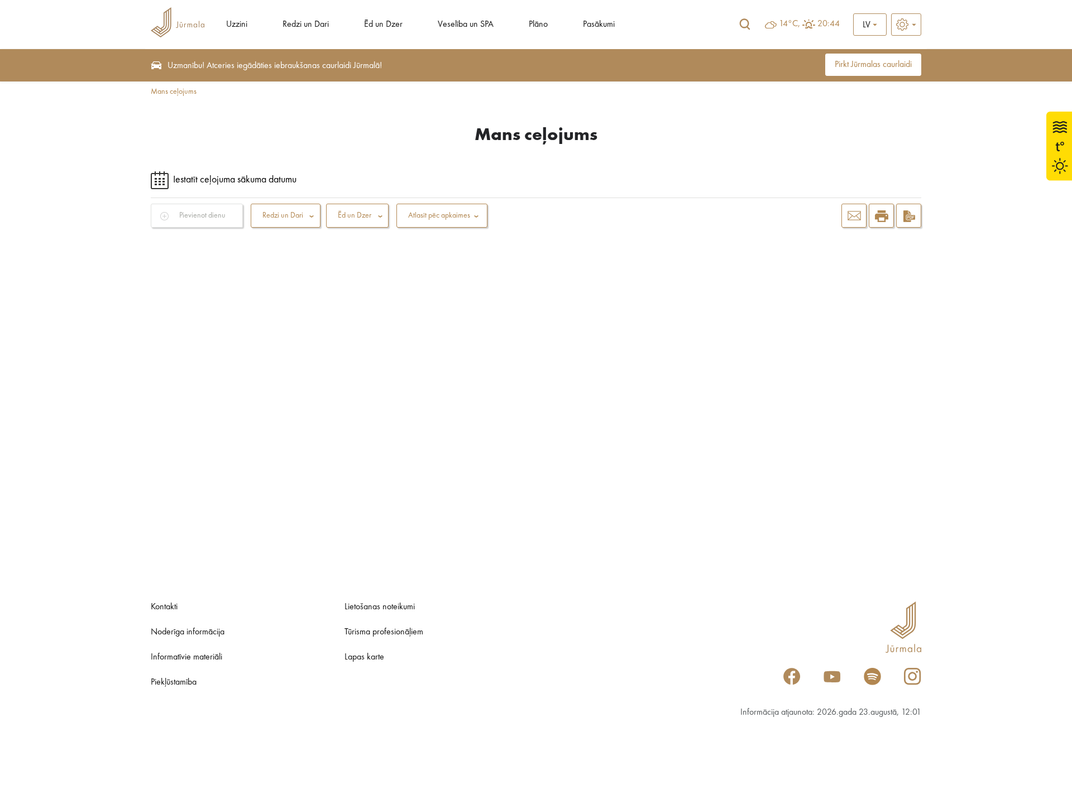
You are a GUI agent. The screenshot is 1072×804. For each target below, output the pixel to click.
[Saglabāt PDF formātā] (908, 216)
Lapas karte (364, 657)
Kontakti (164, 607)
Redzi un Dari (306, 24)
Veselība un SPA (466, 24)
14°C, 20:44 (809, 24)
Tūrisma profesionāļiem (383, 632)
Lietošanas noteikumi (379, 607)
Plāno (538, 24)
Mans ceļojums (174, 91)
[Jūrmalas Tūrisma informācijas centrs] (177, 24)
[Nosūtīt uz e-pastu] (854, 216)
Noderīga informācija (187, 632)
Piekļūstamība (174, 682)
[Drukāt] (881, 216)
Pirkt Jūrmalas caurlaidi (873, 64)
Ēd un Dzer (383, 24)
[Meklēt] (745, 24)
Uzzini (236, 24)
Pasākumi (599, 24)
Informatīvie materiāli (186, 657)
